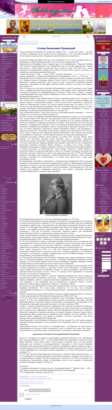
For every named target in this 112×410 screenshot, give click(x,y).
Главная (21, 41)
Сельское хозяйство (6, 253)
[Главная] (5, 13)
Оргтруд (3, 282)
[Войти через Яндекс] (41, 390)
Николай (36, 381)
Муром (3, 200)
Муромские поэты (6, 256)
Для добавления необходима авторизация (8, 178)
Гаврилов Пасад (5, 238)
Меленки (4, 240)
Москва (3, 211)
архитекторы (4, 264)
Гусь (3, 215)
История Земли (5, 272)
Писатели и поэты (6, 241)
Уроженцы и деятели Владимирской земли (36, 378)
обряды (3, 271)
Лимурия (4, 251)
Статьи (25, 41)
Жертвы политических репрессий (9, 276)
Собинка (3, 206)
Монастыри (4, 203)
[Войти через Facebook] (38, 390)
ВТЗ (2, 285)
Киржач (3, 230)
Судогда (3, 205)
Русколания (4, 193)
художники (4, 258)
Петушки (4, 213)
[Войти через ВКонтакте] (34, 390)
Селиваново (4, 236)
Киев (3, 195)
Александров (4, 223)
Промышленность (6, 243)
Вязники (3, 216)
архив (3, 269)
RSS (111, 1)
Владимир (4, 190)
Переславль (4, 225)
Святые (3, 185)
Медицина (4, 255)
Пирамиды (4, 196)
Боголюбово (4, 283)
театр (3, 288)
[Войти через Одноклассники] (49, 390)
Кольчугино (4, 226)
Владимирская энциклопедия (8, 261)
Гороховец (4, 221)
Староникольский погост (82, 74)
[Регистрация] (10, 15)
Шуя (3, 231)
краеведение (4, 266)
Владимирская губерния (7, 246)
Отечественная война (6, 267)
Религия (3, 233)
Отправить (28, 399)
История (3, 228)
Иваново (4, 235)
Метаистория (5, 188)
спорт (3, 280)
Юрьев (3, 208)
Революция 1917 (5, 248)
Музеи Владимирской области (8, 201)
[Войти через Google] (45, 390)
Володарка (4, 287)
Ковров (3, 220)
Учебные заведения (6, 245)
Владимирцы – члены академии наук (33, 376)
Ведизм (3, 198)
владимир (33, 383)
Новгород (4, 250)
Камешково (4, 218)
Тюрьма (3, 274)
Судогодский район (6, 210)
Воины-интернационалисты (8, 278)
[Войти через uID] (30, 390)
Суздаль (3, 191)
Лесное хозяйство (6, 260)
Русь (3, 186)
